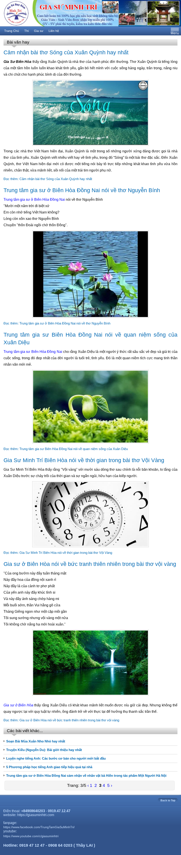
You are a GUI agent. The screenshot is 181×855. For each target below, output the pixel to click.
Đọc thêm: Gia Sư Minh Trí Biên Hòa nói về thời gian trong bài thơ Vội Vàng (58, 552)
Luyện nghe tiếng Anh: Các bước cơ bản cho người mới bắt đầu (56, 758)
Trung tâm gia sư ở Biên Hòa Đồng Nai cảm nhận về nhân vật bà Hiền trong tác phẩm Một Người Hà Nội (86, 775)
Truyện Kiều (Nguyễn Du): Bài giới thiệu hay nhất (44, 750)
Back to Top (167, 800)
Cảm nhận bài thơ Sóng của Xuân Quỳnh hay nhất (66, 52)
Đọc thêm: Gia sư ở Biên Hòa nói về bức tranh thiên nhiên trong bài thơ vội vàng (61, 720)
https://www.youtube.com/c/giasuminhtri (30, 836)
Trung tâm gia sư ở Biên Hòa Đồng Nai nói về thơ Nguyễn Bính (82, 190)
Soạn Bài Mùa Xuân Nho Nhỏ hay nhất (35, 741)
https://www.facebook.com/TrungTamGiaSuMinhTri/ (39, 827)
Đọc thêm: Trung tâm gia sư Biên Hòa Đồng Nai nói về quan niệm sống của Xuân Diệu (66, 449)
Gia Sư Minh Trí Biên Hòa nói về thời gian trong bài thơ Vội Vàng (84, 460)
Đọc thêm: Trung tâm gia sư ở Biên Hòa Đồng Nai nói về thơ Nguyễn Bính (57, 323)
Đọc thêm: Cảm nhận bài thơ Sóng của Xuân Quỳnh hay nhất (48, 179)
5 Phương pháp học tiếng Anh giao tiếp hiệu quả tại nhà (49, 767)
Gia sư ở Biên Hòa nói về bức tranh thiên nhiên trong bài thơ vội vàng (90, 564)
